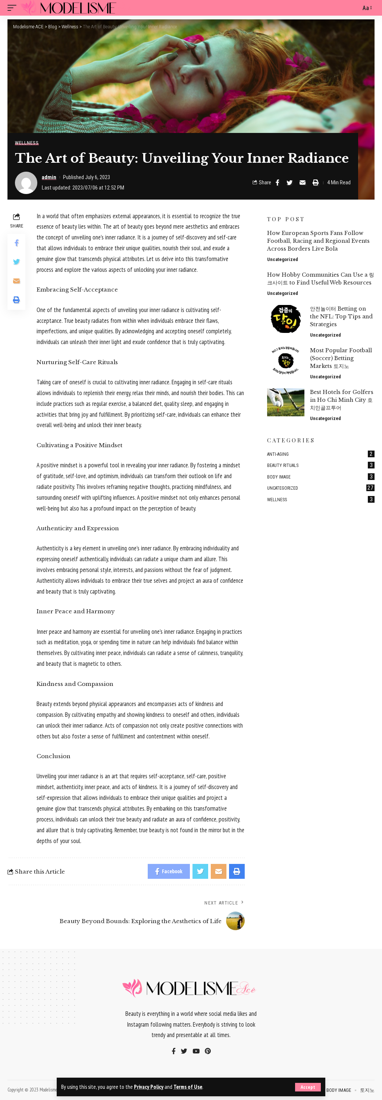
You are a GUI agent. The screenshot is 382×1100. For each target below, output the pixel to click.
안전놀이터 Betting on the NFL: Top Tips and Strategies (341, 316)
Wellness (27, 142)
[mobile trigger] (13, 8)
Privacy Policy (148, 1086)
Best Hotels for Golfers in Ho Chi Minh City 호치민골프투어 (341, 400)
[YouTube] (196, 1052)
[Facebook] (173, 1052)
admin (49, 177)
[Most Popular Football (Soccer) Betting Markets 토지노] (285, 361)
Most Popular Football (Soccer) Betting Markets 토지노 (341, 358)
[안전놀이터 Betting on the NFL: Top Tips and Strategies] (285, 319)
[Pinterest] (207, 1052)
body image (320, 476)
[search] (353, 8)
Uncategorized (282, 259)
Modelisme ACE (52, 1090)
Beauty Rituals (320, 465)
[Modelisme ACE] (77, 8)
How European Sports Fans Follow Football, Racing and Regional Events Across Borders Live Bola (318, 241)
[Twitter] (184, 1052)
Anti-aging (320, 454)
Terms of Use (187, 1086)
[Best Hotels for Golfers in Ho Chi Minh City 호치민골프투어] (285, 402)
